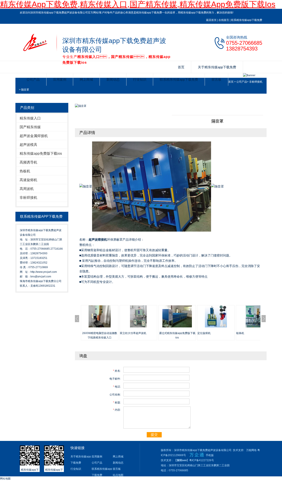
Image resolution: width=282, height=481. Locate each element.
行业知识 (139, 79)
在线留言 (224, 20)
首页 (181, 67)
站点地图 (118, 475)
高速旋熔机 (28, 180)
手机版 (210, 455)
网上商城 (86, 79)
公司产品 (33, 79)
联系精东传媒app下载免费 (246, 20)
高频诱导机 (28, 162)
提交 (154, 434)
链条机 (240, 333)
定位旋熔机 (204, 333)
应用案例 (59, 79)
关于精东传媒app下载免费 (217, 67)
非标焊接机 (255, 81)
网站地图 (5, 478)
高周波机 (27, 189)
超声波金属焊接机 (34, 136)
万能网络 (251, 450)
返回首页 (211, 20)
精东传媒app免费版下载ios (41, 153)
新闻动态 (113, 79)
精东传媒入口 (30, 118)
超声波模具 (28, 145)
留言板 (216, 79)
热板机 (25, 171)
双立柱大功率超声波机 (133, 333)
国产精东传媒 (30, 127)
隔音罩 (25, 89)
